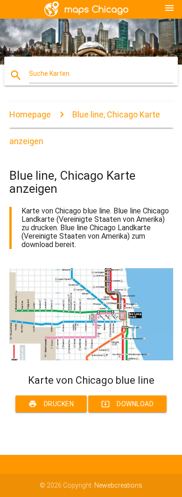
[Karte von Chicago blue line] (91, 358)
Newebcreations (118, 485)
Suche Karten (49, 73)
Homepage (30, 114)
